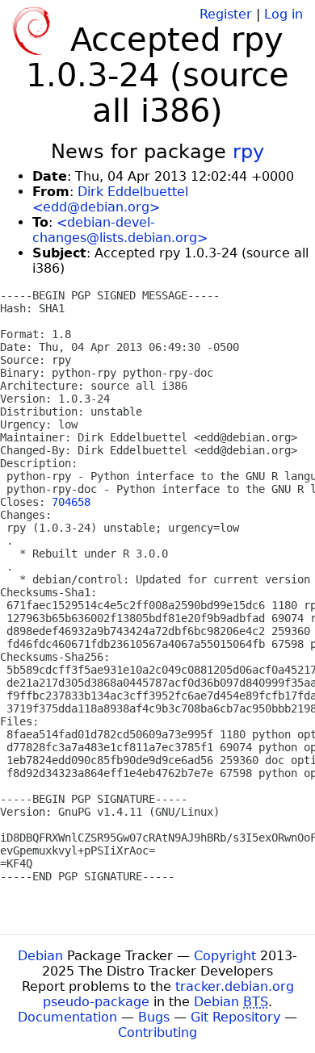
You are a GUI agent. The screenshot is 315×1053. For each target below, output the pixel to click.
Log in (283, 14)
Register (226, 14)
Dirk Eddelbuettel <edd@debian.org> (110, 199)
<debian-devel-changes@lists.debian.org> (120, 230)
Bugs (154, 1017)
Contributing (157, 1032)
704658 (71, 501)
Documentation (67, 1017)
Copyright (225, 955)
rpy (248, 151)
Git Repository (235, 1017)
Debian (40, 955)
